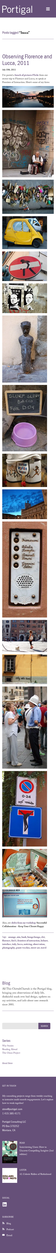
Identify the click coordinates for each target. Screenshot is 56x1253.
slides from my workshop (23, 923)
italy (14, 945)
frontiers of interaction (28, 941)
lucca (20, 945)
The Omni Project (11, 1053)
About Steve (7, 1063)
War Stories (8, 1046)
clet (43, 937)
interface (6, 945)
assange (12, 937)
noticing (28, 945)
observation (39, 945)
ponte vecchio (23, 948)
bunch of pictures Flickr (27, 75)
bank (24, 937)
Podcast (10, 1230)
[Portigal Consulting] (17, 14)
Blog (8, 1224)
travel (43, 948)
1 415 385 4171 (11, 1113)
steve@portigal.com (12, 1109)
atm (18, 937)
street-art (35, 948)
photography (8, 948)
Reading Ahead (9, 1050)
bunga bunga (33, 937)
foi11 (13, 941)
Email (9, 1236)
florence (6, 941)
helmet (44, 941)
